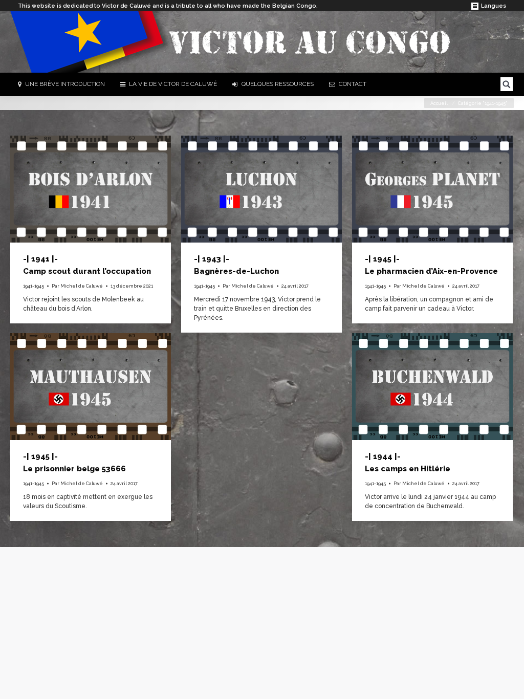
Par (77, 286)
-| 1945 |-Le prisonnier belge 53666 (74, 462)
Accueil (439, 103)
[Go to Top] (507, 682)
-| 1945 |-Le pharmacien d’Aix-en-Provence (431, 265)
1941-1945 (33, 286)
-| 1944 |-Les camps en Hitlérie (407, 462)
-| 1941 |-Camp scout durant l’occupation (87, 265)
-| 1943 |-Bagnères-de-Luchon (236, 265)
